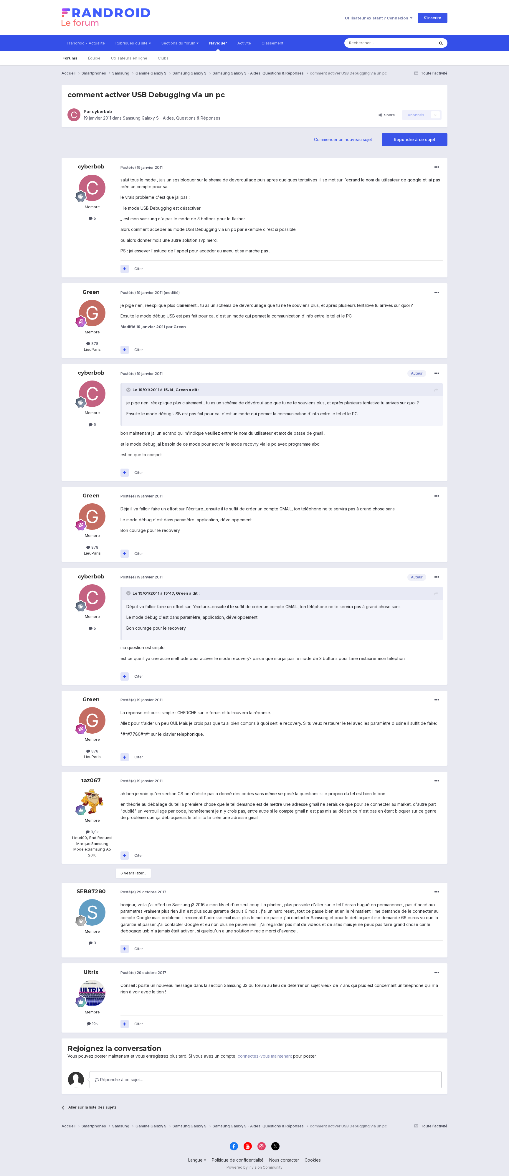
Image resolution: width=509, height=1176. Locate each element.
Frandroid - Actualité (86, 43)
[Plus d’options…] (437, 167)
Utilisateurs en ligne (129, 58)
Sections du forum (178, 43)
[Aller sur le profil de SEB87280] (92, 912)
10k (94, 1023)
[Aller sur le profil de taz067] (92, 801)
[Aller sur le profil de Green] (92, 313)
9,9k (94, 831)
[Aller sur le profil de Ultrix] (92, 993)
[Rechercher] (440, 43)
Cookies (313, 1159)
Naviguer (218, 43)
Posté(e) (141, 167)
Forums (69, 58)
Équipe (94, 58)
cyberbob (102, 111)
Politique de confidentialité (238, 1159)
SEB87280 (91, 891)
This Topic (417, 43)
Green (91, 292)
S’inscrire (432, 17)
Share (388, 115)
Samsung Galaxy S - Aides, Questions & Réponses (171, 117)
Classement (272, 43)
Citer (138, 268)
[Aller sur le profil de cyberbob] (73, 114)
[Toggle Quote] (129, 389)
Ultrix (91, 972)
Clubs (163, 58)
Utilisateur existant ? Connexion (377, 18)
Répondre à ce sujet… (121, 1079)
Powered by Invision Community (254, 1167)
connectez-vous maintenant (265, 1055)
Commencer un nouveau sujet (343, 139)
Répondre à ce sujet (414, 139)
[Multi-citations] (124, 269)
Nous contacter (284, 1159)
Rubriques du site (132, 43)
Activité (244, 43)
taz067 (91, 780)
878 (94, 343)
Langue (196, 1159)
